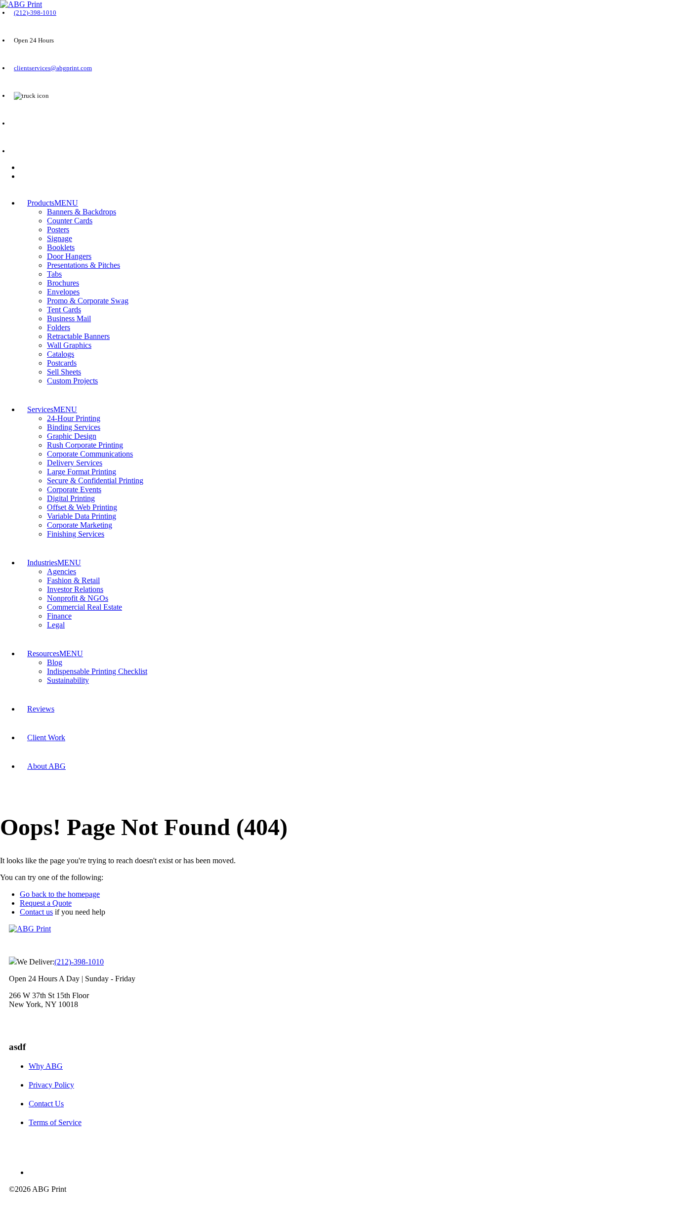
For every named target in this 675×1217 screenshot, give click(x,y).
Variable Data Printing (81, 516)
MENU (66, 203)
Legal (56, 625)
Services (40, 409)
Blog (54, 662)
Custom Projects (72, 381)
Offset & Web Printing (82, 507)
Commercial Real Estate (84, 607)
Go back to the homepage (60, 894)
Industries (42, 562)
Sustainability (68, 680)
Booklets (61, 247)
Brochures (63, 283)
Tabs (54, 274)
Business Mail (69, 318)
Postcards (62, 363)
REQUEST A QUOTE (42, 123)
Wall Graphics (69, 345)
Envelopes (63, 292)
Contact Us (46, 1103)
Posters (58, 229)
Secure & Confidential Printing (95, 480)
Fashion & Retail (73, 580)
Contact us (36, 912)
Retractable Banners (78, 336)
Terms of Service (55, 1122)
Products (40, 203)
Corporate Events (74, 489)
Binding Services (73, 427)
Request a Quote (46, 903)
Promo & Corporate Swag (87, 300)
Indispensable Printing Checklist (97, 671)
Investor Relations (75, 589)
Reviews (40, 709)
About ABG (46, 766)
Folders (58, 327)
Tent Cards (64, 309)
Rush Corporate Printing (85, 445)
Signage (59, 238)
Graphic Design (71, 436)
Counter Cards (69, 220)
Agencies (61, 571)
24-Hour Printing (73, 418)
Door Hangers (69, 256)
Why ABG (46, 1066)
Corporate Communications (90, 454)
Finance (59, 616)
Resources (43, 653)
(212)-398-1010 (35, 12)
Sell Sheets (64, 372)
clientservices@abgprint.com (53, 68)
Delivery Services (74, 463)
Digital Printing (71, 498)
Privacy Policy (51, 1085)
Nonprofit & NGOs (77, 598)
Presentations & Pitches (83, 265)
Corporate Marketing (79, 525)
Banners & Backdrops (81, 212)
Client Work (46, 737)
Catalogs (60, 354)
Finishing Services (75, 534)
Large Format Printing (81, 471)
